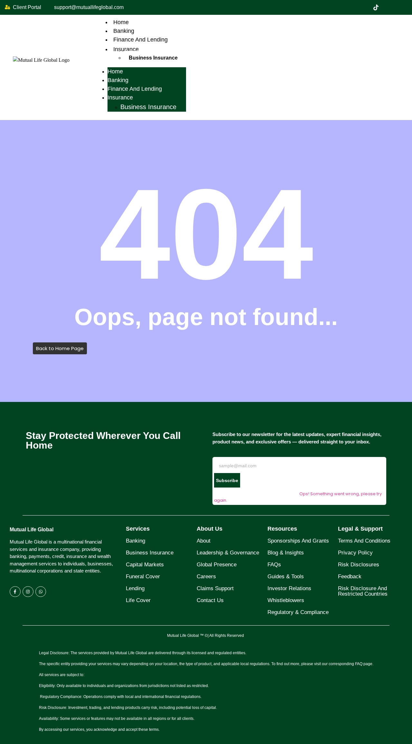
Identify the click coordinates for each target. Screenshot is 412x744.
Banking (123, 31)
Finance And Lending (140, 39)
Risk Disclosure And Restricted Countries (363, 591)
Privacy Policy (355, 553)
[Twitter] (376, 7)
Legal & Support (360, 528)
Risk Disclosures (358, 565)
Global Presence (217, 565)
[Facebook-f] (15, 591)
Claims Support (215, 588)
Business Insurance (153, 57)
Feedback (349, 576)
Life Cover (138, 600)
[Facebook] (362, 7)
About (204, 541)
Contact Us (210, 600)
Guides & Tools (285, 576)
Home (121, 22)
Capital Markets (145, 565)
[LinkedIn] (389, 7)
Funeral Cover (143, 576)
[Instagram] (403, 7)
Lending (135, 588)
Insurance (126, 49)
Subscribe (227, 480)
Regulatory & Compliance (298, 612)
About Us (209, 528)
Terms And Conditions (364, 541)
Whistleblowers (285, 600)
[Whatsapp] (40, 591)
